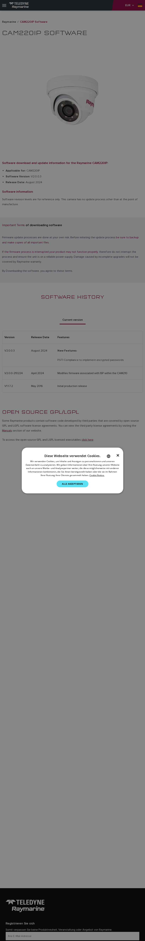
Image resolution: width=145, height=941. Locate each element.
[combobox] (108, 456)
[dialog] (72, 470)
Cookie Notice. (96, 475)
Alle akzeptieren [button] (72, 483)
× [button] (117, 455)
